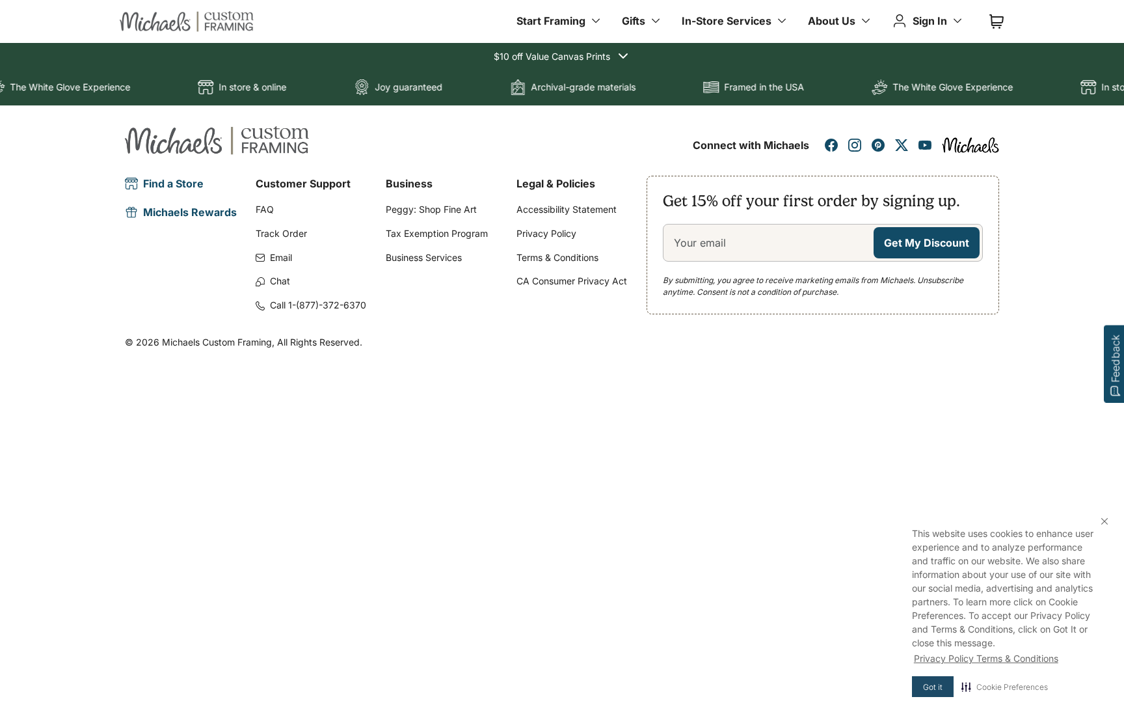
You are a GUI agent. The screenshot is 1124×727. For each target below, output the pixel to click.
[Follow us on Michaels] (970, 145)
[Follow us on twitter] (901, 145)
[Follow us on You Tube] (924, 145)
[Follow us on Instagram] (854, 145)
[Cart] (996, 21)
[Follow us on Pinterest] (878, 145)
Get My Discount (926, 242)
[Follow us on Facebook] (831, 145)
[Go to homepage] (187, 21)
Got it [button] (933, 687)
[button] (1004, 686)
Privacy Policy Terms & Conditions (986, 658)
